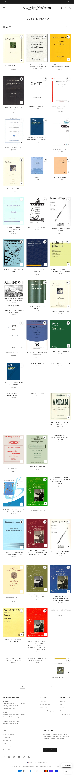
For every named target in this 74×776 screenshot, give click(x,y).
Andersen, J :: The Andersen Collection (14, 659)
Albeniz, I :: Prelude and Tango (60, 229)
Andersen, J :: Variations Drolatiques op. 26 (37, 659)
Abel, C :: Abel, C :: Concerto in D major (60, 65)
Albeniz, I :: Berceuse (37, 227)
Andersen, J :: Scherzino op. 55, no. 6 (14, 640)
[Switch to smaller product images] (7, 26)
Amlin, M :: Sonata (37, 363)
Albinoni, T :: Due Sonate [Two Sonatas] (13, 311)
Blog (61, 704)
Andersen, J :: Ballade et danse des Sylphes (13, 510)
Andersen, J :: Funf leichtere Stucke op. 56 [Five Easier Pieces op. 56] (37, 553)
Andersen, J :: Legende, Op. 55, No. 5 (60, 552)
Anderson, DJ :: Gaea (60, 677)
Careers (62, 711)
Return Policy (7, 747)
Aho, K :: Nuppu (60, 177)
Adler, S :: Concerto (13, 147)
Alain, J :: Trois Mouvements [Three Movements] (13, 229)
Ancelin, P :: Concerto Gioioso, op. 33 (13, 468)
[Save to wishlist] (21, 37)
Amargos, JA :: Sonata (14, 352)
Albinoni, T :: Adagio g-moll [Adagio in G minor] (60, 270)
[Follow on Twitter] (9, 757)
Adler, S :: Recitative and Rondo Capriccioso (37, 138)
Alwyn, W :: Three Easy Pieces (37, 307)
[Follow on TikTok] (24, 757)
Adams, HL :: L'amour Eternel (60, 108)
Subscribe (50, 750)
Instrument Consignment (47, 711)
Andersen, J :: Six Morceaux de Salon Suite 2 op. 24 (60, 611)
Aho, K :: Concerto (37, 177)
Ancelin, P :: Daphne (37, 467)
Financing (42, 701)
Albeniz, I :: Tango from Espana (13, 270)
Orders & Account (8, 734)
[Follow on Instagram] (14, 757)
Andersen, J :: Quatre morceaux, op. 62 (37, 596)
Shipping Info (7, 740)
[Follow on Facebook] (4, 757)
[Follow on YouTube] (19, 757)
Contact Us (6, 737)
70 (46, 686)
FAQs (4, 744)
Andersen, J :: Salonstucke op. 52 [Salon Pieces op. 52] (60, 598)
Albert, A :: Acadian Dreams (37, 271)
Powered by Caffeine (53, 766)
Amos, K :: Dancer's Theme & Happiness (13, 394)
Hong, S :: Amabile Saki (60, 311)
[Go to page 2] (51, 686)
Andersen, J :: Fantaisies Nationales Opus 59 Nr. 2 (13, 553)
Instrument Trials (45, 704)
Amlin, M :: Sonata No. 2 (60, 363)
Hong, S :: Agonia (13, 188)
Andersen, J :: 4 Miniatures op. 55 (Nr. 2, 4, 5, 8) (60, 437)
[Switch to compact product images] (10, 26)
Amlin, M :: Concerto (60, 351)
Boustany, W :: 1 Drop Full (13, 66)
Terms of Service (8, 750)
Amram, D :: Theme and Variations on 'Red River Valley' (60, 424)
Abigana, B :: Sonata (37, 106)
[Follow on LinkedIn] (29, 757)
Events (62, 708)
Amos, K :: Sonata (37, 393)
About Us (62, 701)
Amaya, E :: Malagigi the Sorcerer (37, 353)
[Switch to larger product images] (4, 26)
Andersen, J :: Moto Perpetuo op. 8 (13, 598)
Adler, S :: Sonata (60, 149)
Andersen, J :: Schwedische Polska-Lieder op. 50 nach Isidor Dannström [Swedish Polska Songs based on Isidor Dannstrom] (37, 644)
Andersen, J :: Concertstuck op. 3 (37, 509)
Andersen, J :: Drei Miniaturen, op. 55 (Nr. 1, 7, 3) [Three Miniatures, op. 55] (60, 480)
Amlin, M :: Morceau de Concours (13, 383)
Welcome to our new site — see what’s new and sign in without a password (37, 1)
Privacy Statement (65, 714)
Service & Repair (45, 708)
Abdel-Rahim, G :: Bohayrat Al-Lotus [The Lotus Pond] (37, 66)
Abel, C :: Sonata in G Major (13, 108)
